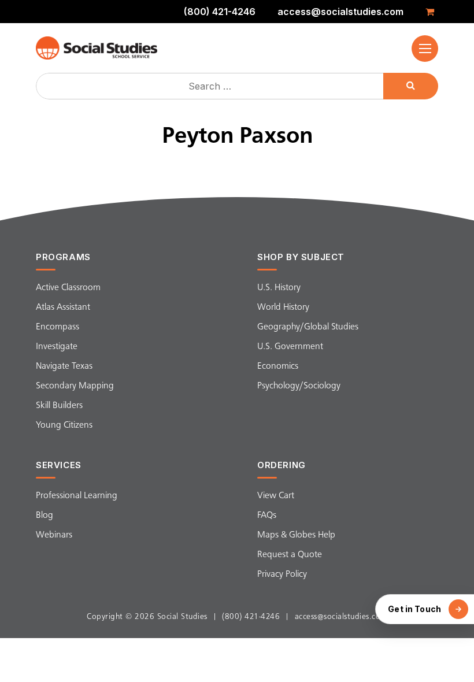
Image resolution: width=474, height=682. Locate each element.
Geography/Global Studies (307, 327)
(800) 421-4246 (219, 11)
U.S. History (279, 287)
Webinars (54, 535)
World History (283, 307)
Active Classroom (68, 287)
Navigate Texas (64, 366)
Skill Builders (59, 405)
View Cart (275, 496)
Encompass (57, 327)
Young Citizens (64, 425)
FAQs (266, 515)
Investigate (56, 346)
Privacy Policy (282, 574)
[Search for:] (211, 86)
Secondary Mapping (75, 386)
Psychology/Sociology (298, 386)
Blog (44, 515)
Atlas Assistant (63, 307)
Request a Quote (289, 554)
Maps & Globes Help (296, 535)
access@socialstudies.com (340, 11)
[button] (425, 48)
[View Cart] (431, 11)
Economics (277, 366)
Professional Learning (76, 496)
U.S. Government (290, 346)
